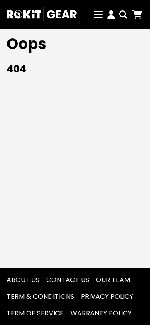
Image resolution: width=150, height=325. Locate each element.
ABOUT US (23, 280)
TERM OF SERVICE (35, 313)
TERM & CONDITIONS (40, 296)
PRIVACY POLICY (107, 296)
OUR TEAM (113, 280)
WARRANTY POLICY (101, 313)
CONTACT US (67, 280)
